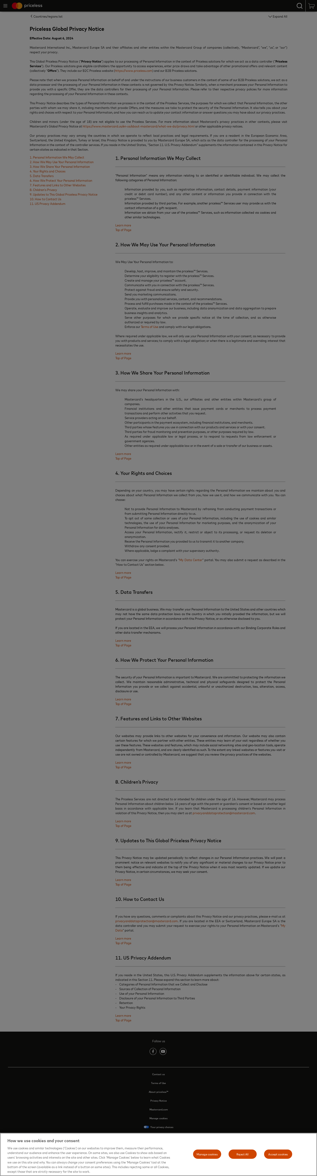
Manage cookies (207, 1154)
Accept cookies (278, 1154)
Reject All (242, 1154)
